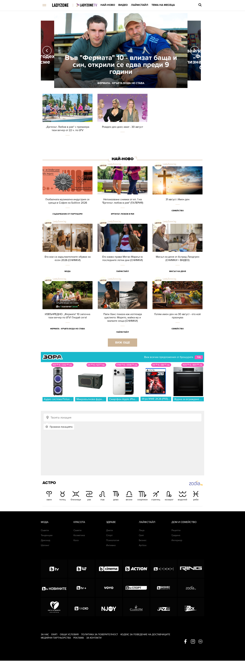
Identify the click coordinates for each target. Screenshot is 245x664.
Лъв (102, 499)
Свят (141, 535)
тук (199, 357)
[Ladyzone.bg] (63, 5)
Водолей (182, 499)
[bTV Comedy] (81, 569)
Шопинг (45, 545)
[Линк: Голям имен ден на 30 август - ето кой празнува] (177, 309)
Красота (79, 522)
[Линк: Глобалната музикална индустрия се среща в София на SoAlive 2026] (67, 195)
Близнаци (76, 499)
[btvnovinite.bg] (54, 588)
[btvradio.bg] (81, 607)
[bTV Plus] (81, 588)
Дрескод (45, 540)
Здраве (111, 522)
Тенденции (46, 535)
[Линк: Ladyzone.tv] (86, 5)
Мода (67, 271)
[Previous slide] (47, 50)
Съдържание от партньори (67, 214)
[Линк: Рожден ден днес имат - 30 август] (123, 122)
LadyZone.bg (114, 164)
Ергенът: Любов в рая (122, 214)
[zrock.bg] (191, 607)
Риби (195, 499)
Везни (129, 499)
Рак (89, 499)
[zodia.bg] (191, 588)
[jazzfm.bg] (163, 607)
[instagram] (193, 641)
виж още (122, 342)
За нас (45, 634)
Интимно (111, 545)
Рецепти (176, 530)
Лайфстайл (139, 5)
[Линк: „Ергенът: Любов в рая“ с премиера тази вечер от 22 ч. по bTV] (67, 122)
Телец (62, 499)
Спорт (109, 535)
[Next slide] (194, 50)
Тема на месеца (163, 5)
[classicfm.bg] (136, 607)
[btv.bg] (54, 569)
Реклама (78, 637)
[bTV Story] (163, 569)
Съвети (45, 530)
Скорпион (142, 499)
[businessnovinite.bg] (163, 588)
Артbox (142, 545)
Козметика (79, 535)
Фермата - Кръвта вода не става (67, 329)
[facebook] (185, 641)
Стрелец (155, 499)
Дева (115, 499)
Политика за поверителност (99, 634)
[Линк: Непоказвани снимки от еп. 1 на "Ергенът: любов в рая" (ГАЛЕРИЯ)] (123, 195)
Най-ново (107, 5)
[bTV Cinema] (109, 569)
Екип (54, 634)
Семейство (178, 210)
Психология (112, 540)
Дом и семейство (184, 522)
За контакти (94, 637)
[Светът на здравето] (54, 607)
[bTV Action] (136, 569)
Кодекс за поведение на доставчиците (145, 634)
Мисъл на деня (177, 271)
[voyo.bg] (109, 588)
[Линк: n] (121, 50)
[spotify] (200, 641)
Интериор (177, 540)
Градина (176, 535)
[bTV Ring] (191, 569)
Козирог (169, 499)
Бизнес (142, 540)
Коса (76, 540)
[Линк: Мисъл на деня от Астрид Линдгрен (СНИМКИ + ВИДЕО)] (177, 252)
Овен (49, 499)
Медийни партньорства (56, 637)
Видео (123, 5)
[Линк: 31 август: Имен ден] (177, 195)
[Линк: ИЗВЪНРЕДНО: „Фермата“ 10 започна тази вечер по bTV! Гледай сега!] (67, 309)
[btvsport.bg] (136, 588)
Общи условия (69, 634)
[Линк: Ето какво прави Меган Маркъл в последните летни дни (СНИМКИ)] (123, 252)
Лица (141, 530)
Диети (109, 530)
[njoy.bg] (109, 607)
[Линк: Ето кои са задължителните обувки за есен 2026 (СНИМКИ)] (67, 252)
